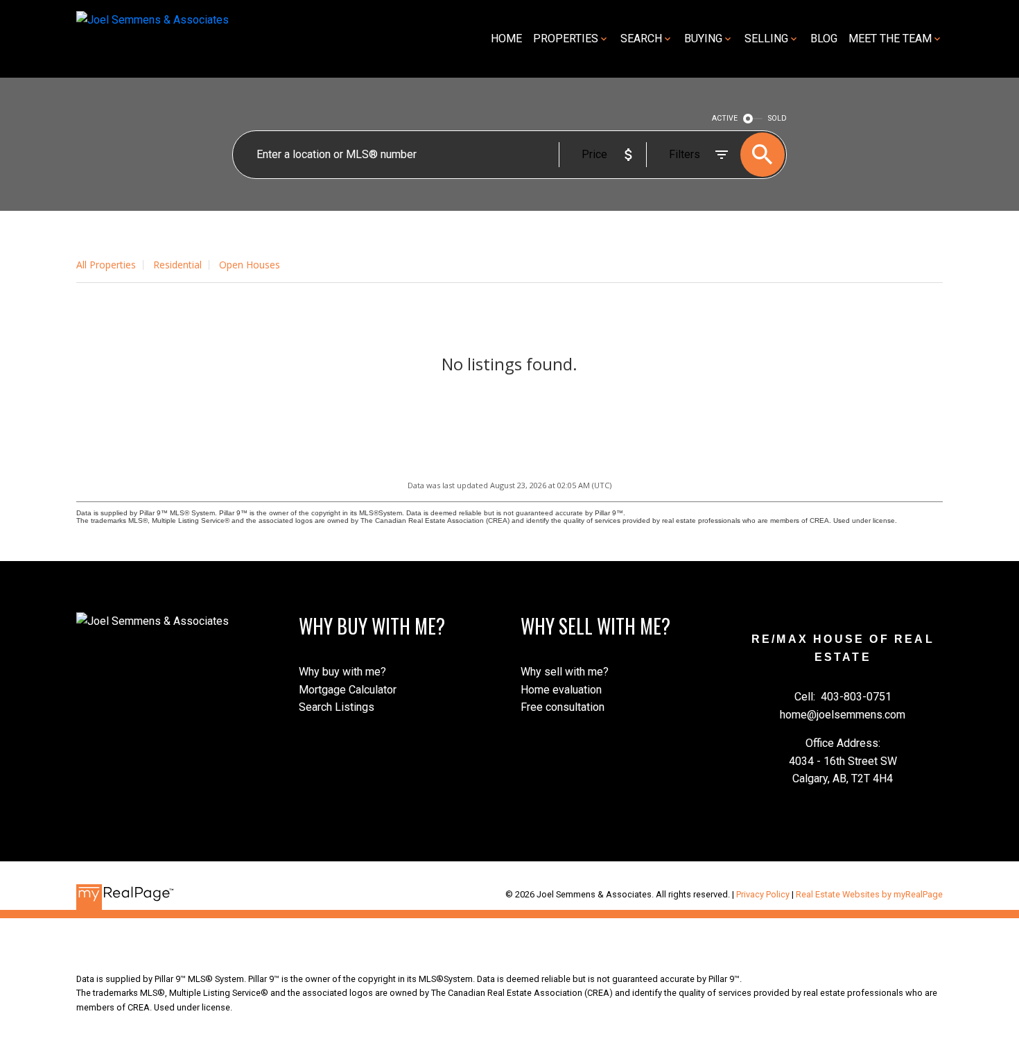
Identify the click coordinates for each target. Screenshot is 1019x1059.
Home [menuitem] (506, 38)
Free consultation (562, 707)
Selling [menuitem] (766, 38)
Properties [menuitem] (565, 38)
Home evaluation (561, 689)
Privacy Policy (763, 894)
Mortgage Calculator (348, 689)
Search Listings (336, 707)
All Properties (106, 264)
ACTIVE (725, 118)
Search (641, 38)
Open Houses (249, 264)
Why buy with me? (342, 671)
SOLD (777, 118)
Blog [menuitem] (823, 38)
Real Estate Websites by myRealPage (869, 894)
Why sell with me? (565, 671)
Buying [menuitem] (703, 38)
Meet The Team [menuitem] (890, 38)
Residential (177, 264)
